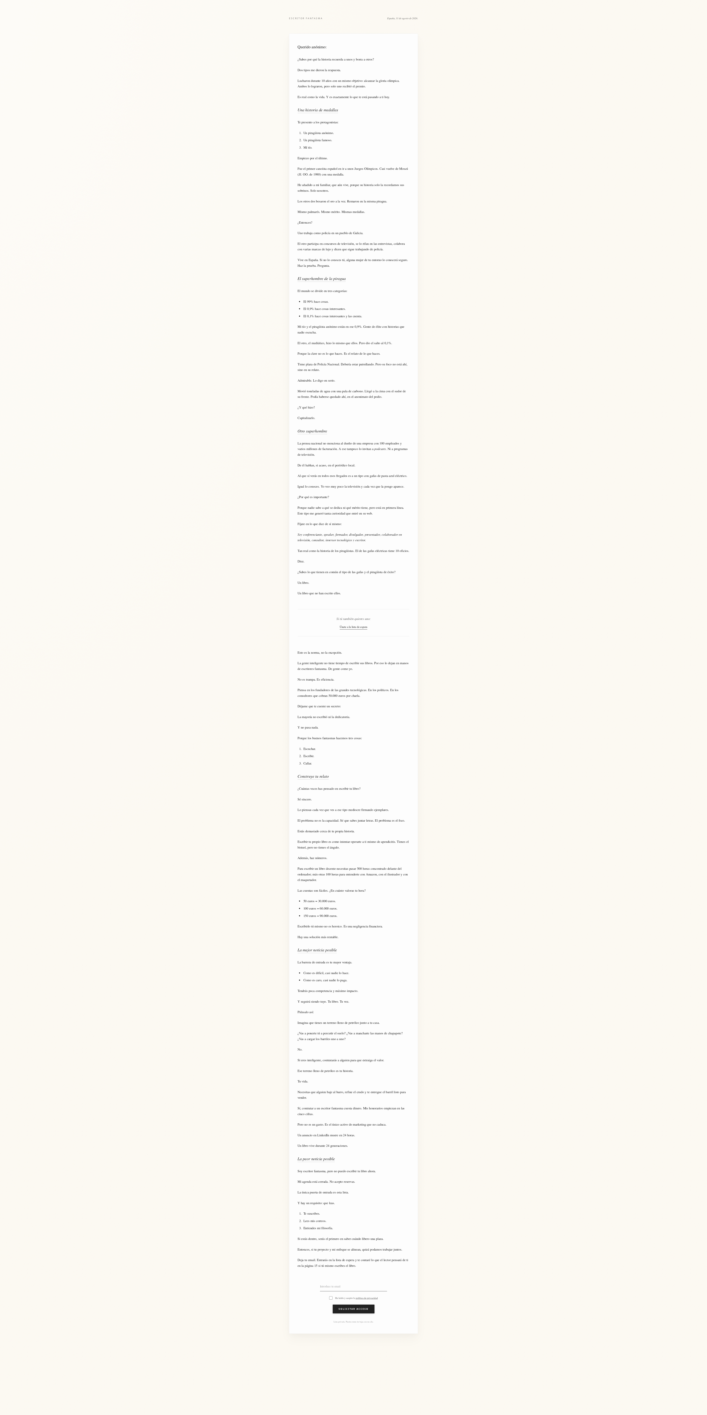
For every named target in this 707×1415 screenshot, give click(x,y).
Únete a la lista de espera (353, 627)
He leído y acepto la (356, 1298)
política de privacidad (367, 1298)
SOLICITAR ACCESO (354, 1308)
